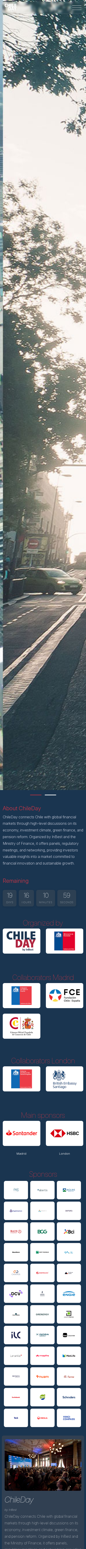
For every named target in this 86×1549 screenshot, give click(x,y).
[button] (35, 794)
